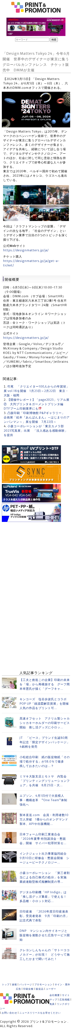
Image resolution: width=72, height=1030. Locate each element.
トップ (6, 984)
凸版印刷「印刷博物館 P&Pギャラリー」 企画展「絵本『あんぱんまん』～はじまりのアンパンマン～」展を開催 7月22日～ (37, 417)
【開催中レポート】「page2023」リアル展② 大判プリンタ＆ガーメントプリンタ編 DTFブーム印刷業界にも (36, 404)
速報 (14, 984)
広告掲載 (64, 999)
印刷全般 (28, 989)
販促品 (40, 989)
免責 (52, 1004)
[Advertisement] (36, 559)
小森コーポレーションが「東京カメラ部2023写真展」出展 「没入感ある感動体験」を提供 (36, 430)
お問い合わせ (9, 1012)
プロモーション (43, 984)
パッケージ (25, 984)
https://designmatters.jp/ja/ (26, 250)
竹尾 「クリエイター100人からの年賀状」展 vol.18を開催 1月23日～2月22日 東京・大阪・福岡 (36, 391)
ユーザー (51, 989)
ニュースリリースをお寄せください (40, 1012)
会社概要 (54, 995)
